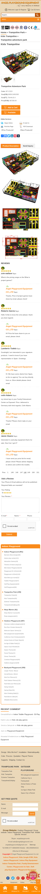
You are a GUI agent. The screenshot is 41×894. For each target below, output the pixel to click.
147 (21, 472)
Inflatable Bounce (11, 700)
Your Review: (6, 496)
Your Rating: (5, 490)
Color (3, 756)
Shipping (12, 760)
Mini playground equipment (14, 634)
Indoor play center (11, 558)
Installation (23, 752)
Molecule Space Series (12, 630)
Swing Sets (9, 687)
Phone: (29, 516)
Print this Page (8, 126)
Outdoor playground (11, 663)
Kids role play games (20, 720)
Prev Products (7, 130)
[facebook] (8, 879)
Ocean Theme (9, 656)
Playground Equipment (15, 731)
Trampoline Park (12, 592)
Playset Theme (27, 756)
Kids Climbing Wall (11, 693)
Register (23, 10)
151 (37, 472)
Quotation (17, 756)
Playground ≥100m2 (12, 574)
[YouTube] (28, 879)
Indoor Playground (13, 552)
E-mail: (4, 516)
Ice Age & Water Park (12, 643)
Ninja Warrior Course (12, 613)
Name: (17, 516)
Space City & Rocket (11, 646)
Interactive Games (11, 561)
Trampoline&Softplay (12, 605)
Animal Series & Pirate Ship (14, 640)
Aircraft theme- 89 (11, 674)
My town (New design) (12, 555)
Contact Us (20, 760)
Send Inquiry (28, 146)
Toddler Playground (11, 581)
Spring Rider (9, 690)
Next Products (26, 130)
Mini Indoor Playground (13, 568)
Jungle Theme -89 (11, 671)
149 (28, 472)
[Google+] (18, 879)
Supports (4, 760)
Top (38, 881)
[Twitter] (13, 879)
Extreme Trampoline (11, 601)
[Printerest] (23, 879)
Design (3, 752)
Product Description (11, 146)
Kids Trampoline (10, 598)
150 (33, 472)
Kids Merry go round (11, 577)
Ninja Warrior (11, 610)
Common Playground (12, 659)
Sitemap (33, 845)
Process (9, 756)
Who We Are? (12, 752)
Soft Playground (10, 587)
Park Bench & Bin (11, 696)
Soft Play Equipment (11, 584)
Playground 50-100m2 (12, 571)
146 (16, 472)
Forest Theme (9, 653)
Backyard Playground (14, 667)
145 (12, 472)
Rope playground (11, 616)
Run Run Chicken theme (13, 627)
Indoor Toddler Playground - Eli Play (26, 714)
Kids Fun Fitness (10, 677)
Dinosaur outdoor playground (14, 624)
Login (16, 10)
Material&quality (33, 752)
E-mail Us (26, 123)
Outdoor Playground (14, 621)
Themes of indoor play (12, 564)
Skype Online (8, 123)
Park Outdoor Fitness (12, 680)
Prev (3, 472)
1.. (8, 472)
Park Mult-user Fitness (12, 684)
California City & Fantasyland (14, 637)
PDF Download (28, 126)
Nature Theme (10, 650)
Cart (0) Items (35, 10)
